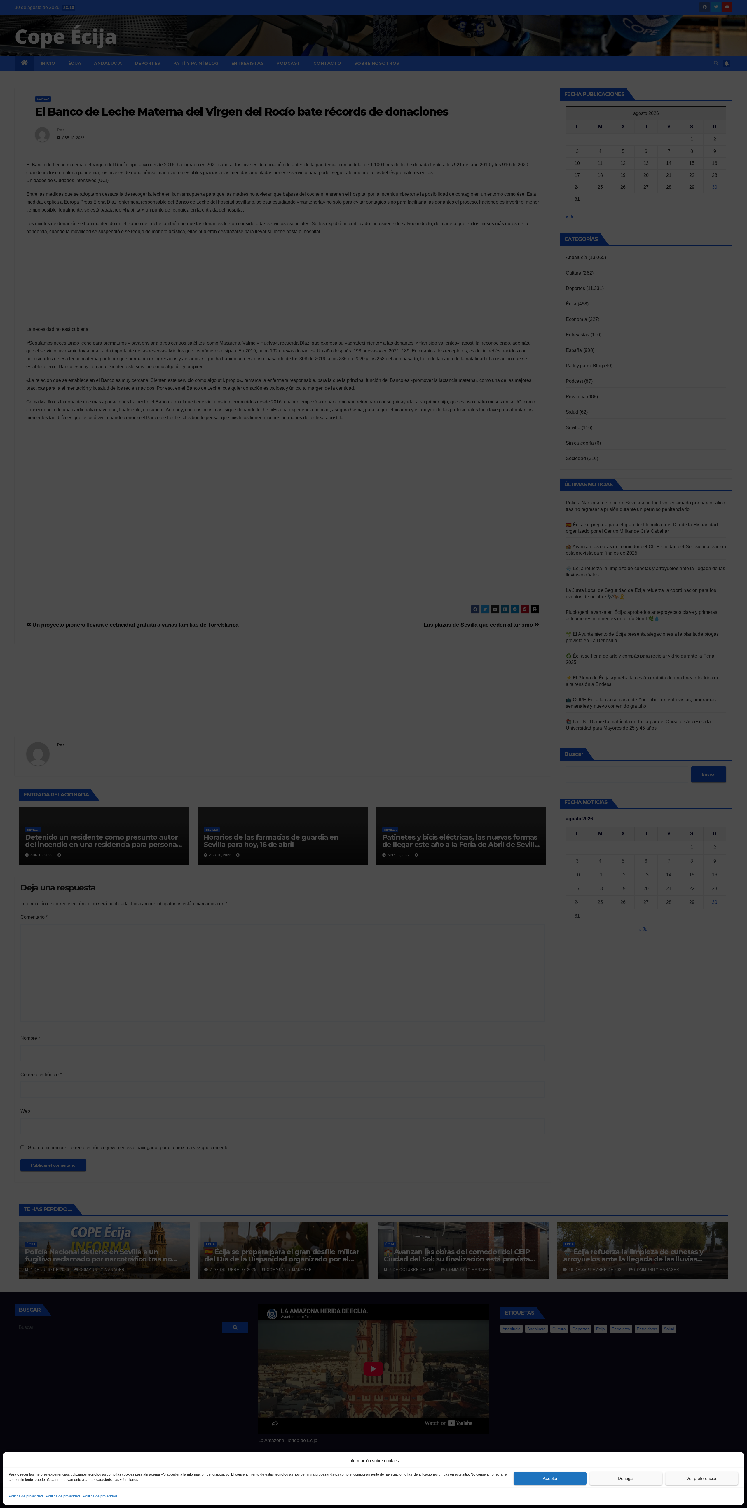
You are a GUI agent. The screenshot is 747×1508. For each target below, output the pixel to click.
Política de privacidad (26, 1496)
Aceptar (550, 1478)
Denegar (626, 1478)
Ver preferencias (702, 1478)
